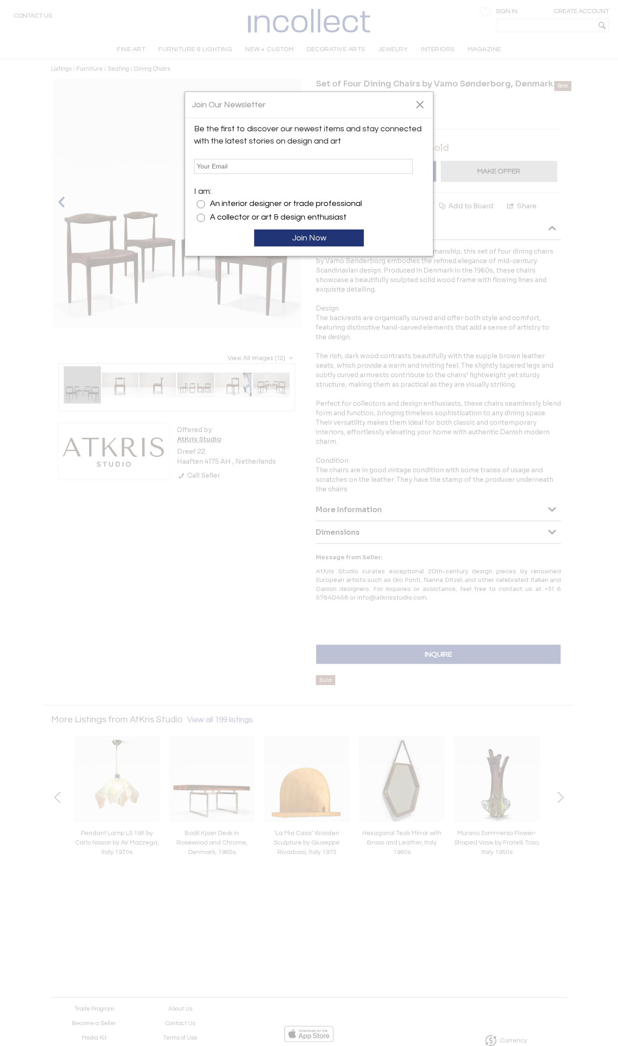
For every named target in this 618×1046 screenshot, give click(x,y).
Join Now (309, 238)
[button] (419, 104)
